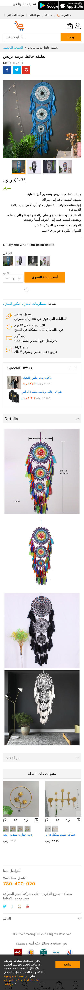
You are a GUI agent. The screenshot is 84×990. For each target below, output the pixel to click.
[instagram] (19, 907)
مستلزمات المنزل (34, 304)
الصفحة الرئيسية (13, 47)
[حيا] (20, 26)
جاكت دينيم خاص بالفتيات (37, 377)
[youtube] (27, 907)
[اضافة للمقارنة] (37, 820)
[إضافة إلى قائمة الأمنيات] (26, 820)
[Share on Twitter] (17, 70)
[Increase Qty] (19, 279)
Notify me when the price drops (28, 245)
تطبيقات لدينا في (24, 4)
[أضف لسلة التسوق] (5, 820)
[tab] (42, 418)
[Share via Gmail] (26, 70)
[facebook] (12, 907)
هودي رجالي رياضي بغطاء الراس (42, 391)
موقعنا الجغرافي (15, 15)
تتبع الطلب (35, 15)
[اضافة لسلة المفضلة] (27, 290)
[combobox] (32, 37)
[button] (34, 167)
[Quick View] (16, 820)
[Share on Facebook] (7, 70)
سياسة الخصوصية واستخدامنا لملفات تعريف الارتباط (21, 980)
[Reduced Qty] (7, 279)
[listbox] (42, 262)
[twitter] (4, 907)
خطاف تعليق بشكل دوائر (60, 834)
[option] (8, 261)
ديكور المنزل (11, 304)
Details (11, 418)
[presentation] (69, 368)
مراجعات (12, 757)
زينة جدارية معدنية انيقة (17, 834)
